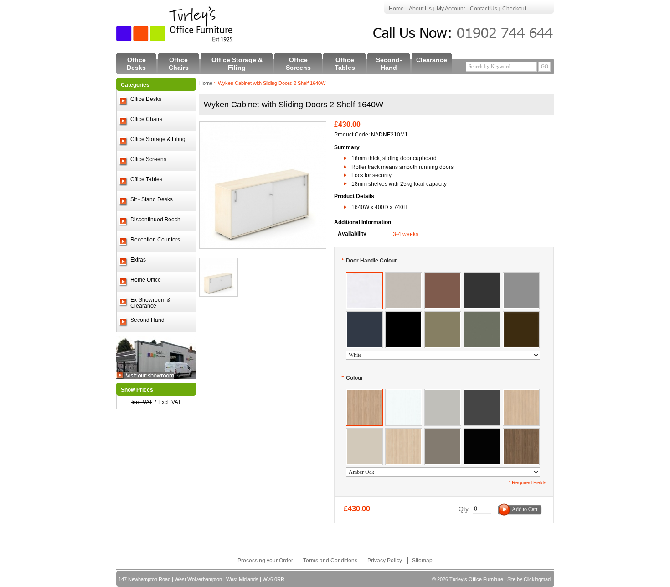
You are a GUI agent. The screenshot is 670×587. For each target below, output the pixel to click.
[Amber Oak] (364, 393)
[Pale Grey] (443, 393)
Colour (352, 378)
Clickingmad (537, 579)
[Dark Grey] (482, 276)
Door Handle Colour (369, 260)
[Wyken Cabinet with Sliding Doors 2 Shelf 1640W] (263, 126)
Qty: (464, 509)
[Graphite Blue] (364, 316)
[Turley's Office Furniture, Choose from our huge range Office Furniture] (175, 24)
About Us (420, 8)
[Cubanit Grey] (443, 433)
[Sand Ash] (404, 433)
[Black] (404, 316)
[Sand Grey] (404, 276)
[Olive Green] (443, 316)
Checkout (514, 8)
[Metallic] (521, 276)
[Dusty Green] (482, 316)
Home (396, 8)
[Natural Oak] (521, 393)
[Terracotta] (443, 276)
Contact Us (483, 8)
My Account (451, 8)
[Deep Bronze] (521, 316)
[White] (364, 276)
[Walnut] (521, 433)
